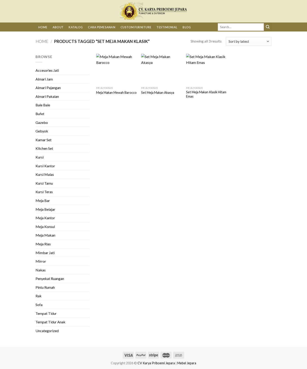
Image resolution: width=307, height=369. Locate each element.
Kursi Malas (45, 174)
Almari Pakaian (47, 96)
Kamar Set (43, 140)
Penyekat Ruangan (50, 278)
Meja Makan (45, 235)
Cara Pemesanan (101, 27)
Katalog (76, 27)
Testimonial (166, 27)
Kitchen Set (44, 148)
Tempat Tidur (46, 313)
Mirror (41, 261)
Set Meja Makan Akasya (157, 92)
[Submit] (267, 27)
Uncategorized (47, 331)
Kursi (40, 157)
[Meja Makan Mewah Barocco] (116, 69)
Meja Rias (43, 244)
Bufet (40, 114)
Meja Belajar (45, 209)
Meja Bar (43, 200)
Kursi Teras (44, 192)
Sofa (39, 304)
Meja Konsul (45, 226)
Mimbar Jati (45, 252)
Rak (39, 296)
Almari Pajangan (48, 87)
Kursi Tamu (44, 183)
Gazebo (42, 122)
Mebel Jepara (186, 363)
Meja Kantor (45, 218)
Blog (186, 27)
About (58, 27)
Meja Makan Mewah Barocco (116, 92)
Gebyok (42, 131)
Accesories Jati (47, 70)
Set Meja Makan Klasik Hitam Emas (206, 94)
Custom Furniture (135, 27)
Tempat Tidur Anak (50, 322)
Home (42, 27)
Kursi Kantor (45, 166)
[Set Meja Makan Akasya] (161, 69)
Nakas (41, 270)
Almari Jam (44, 79)
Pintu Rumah (45, 287)
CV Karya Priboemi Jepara (156, 363)
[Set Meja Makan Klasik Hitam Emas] (206, 69)
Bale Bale (43, 105)
